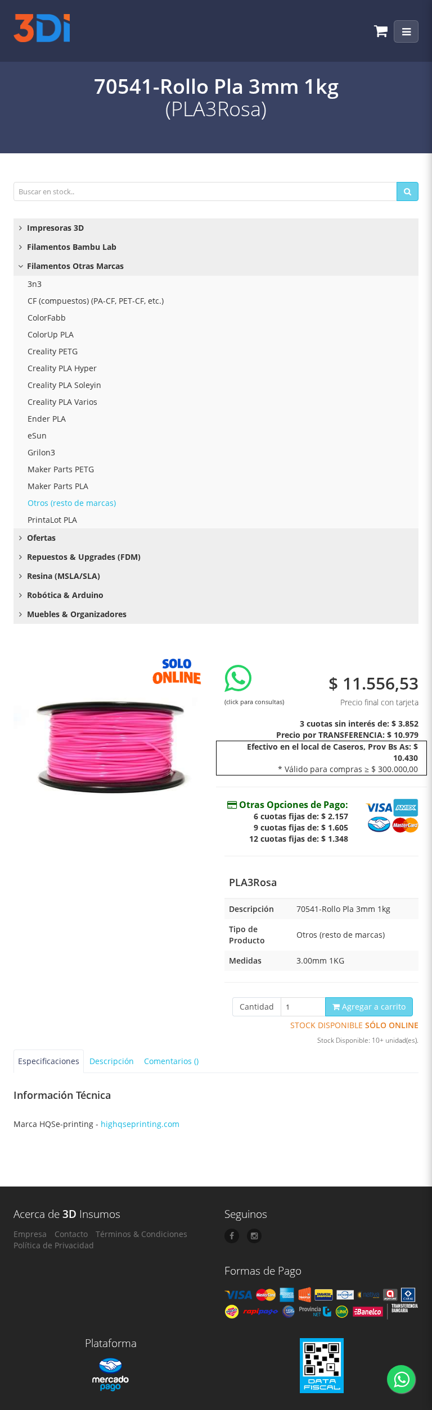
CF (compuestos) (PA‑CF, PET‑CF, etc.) (96, 300)
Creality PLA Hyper (62, 368)
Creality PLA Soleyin (64, 385)
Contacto (71, 1234)
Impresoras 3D (54, 227)
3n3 (35, 284)
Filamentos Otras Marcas (74, 266)
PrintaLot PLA (52, 519)
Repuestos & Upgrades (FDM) (83, 556)
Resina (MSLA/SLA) (62, 576)
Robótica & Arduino (64, 595)
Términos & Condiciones (141, 1234)
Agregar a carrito (373, 1006)
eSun (37, 435)
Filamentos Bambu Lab (70, 246)
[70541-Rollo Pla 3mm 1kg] (111, 748)
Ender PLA (47, 418)
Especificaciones (48, 1061)
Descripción (111, 1061)
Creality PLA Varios (62, 401)
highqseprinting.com (140, 1124)
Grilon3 (41, 452)
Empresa (30, 1234)
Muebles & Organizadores (76, 614)
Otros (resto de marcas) (72, 503)
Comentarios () (171, 1061)
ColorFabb (47, 317)
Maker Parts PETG (61, 469)
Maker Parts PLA (58, 486)
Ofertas (40, 537)
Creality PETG (53, 351)
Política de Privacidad (54, 1245)
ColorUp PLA (51, 334)
